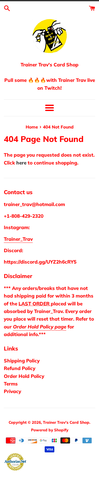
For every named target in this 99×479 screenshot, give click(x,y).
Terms (11, 384)
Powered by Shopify (49, 430)
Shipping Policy (22, 361)
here (21, 163)
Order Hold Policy (24, 376)
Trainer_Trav (18, 239)
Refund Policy (19, 368)
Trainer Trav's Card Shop (66, 422)
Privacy (12, 391)
